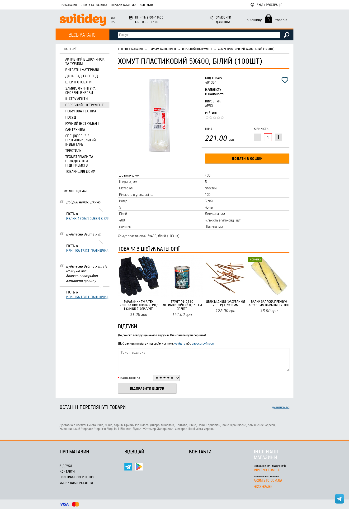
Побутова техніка (80, 111)
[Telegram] (128, 467)
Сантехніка (75, 129)
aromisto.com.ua (268, 480)
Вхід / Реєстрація (270, 4)
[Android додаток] (139, 467)
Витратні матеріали (82, 69)
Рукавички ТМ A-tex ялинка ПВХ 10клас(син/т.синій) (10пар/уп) (139, 305)
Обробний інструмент (84, 104)
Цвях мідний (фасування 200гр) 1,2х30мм (225, 303)
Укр (113, 17)
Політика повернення (77, 477)
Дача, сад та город (81, 75)
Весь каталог (83, 34)
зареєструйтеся (203, 343)
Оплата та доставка (94, 5)
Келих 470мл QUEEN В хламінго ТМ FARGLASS (87, 218)
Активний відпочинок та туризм (84, 61)
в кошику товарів (267, 19)
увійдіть (179, 343)
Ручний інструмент (82, 123)
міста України (263, 486)
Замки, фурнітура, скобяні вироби (80, 90)
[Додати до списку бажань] (285, 80)
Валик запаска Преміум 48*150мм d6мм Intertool (269, 303)
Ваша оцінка (130, 377)
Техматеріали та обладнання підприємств (79, 161)
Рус (113, 22)
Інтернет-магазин (130, 49)
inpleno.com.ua (266, 470)
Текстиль (73, 150)
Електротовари (78, 82)
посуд (70, 117)
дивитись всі (280, 407)
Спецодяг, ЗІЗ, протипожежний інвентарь (80, 140)
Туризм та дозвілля (162, 49)
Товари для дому (80, 171)
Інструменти (76, 98)
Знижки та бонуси (123, 5)
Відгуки (66, 465)
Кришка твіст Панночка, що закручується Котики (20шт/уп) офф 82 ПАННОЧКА (87, 250)
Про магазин (68, 5)
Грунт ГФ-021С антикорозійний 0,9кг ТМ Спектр (182, 305)
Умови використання (76, 482)
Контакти (146, 5)
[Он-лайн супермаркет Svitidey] (83, 20)
